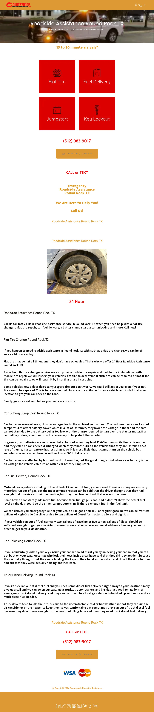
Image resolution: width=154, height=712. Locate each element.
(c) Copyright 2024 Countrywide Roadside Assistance (77, 688)
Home (51, 29)
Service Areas (62, 29)
